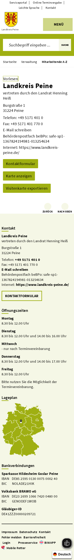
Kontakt (51, 8)
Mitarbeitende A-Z (54, 62)
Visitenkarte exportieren (27, 188)
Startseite (10, 62)
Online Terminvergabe (47, 2)
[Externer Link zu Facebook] (4, 553)
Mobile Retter (16, 548)
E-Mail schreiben (17, 129)
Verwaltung (29, 62)
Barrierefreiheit (34, 537)
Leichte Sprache (29, 8)
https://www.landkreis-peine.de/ (42, 284)
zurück (48, 211)
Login (6, 543)
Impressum (10, 532)
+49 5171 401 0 (30, 117)
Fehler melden (12, 537)
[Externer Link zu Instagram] (8, 553)
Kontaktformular (20, 163)
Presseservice (27, 543)
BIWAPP (50, 543)
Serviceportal (18, 2)
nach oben (65, 211)
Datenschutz (28, 532)
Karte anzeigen (19, 175)
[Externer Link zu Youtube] (13, 553)
